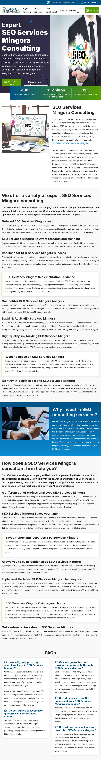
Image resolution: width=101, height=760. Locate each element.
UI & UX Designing (38, 10)
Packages (63, 10)
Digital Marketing (27, 10)
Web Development (51, 10)
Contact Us (80, 10)
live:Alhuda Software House (35, 83)
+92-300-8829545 (11, 83)
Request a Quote (93, 11)
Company (72, 10)
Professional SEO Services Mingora (70, 143)
